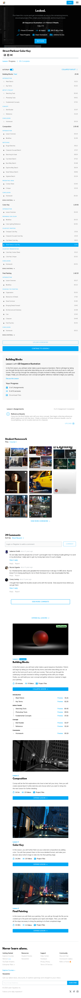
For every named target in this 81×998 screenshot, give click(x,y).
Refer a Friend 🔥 (65, 962)
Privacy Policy (45, 962)
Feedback (43, 959)
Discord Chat (63, 956)
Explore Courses (8, 956)
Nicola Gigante (14, 567)
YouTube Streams (8, 962)
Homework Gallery (66, 959)
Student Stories (27, 956)
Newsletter (25, 959)
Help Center (44, 956)
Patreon (5, 959)
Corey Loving (14, 579)
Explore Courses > (9, 970)
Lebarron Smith (14, 551)
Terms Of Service (46, 964)
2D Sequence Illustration (29, 364)
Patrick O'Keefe (52, 23)
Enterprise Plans (8, 964)
